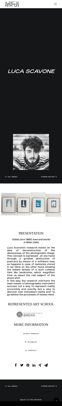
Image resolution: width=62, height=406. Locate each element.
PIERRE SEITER (48, 177)
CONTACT (32, 350)
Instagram (32, 342)
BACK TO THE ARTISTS (31, 400)
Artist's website (31, 334)
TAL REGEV (12, 177)
